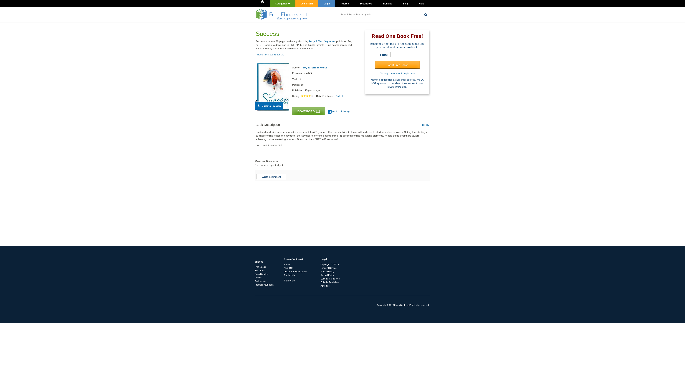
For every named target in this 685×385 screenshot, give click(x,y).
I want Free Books (397, 64)
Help (421, 3)
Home (287, 264)
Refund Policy (327, 275)
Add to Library (341, 111)
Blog (405, 3)
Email (384, 55)
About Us (288, 268)
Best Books (366, 3)
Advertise (325, 286)
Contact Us (289, 275)
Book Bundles (261, 274)
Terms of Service (329, 268)
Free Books (260, 267)
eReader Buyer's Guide (295, 271)
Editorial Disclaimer (330, 282)
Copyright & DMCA (330, 264)
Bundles (387, 3)
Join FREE (307, 3)
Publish (345, 3)
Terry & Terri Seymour (322, 41)
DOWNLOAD (306, 111)
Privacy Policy (327, 271)
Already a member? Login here (397, 73)
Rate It (340, 96)
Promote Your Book (264, 285)
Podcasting (260, 281)
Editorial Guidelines (330, 279)
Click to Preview (271, 105)
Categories (281, 3)
